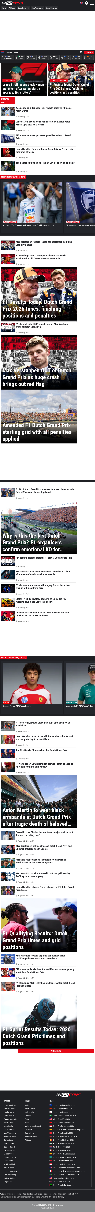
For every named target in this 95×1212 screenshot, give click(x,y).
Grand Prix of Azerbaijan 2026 (64, 1157)
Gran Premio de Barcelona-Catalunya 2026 (69, 1130)
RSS (24, 1194)
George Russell (9, 1147)
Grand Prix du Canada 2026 (63, 1123)
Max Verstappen (37, 8)
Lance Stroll (8, 1161)
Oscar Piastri (9, 1116)
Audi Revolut (29, 1112)
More (56, 1051)
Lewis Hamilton (51, 8)
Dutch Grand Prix (23, 8)
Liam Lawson (9, 1130)
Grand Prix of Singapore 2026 (64, 1164)
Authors (3, 1194)
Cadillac (28, 1116)
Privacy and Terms (14, 1194)
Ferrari (27, 1119)
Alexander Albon (10, 1136)
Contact (30, 1194)
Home (4, 8)
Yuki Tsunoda (9, 1168)
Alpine (27, 1105)
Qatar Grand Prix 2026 (61, 1182)
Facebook (46, 1194)
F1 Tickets (53, 1197)
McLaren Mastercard (33, 1126)
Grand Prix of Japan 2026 (62, 1112)
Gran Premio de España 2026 (64, 1154)
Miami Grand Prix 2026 (61, 1119)
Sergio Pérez (8, 1182)
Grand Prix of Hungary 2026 (63, 1143)
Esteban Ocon (9, 1154)
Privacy (61, 1197)
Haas (27, 1123)
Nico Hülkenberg (10, 1175)
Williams (28, 1140)
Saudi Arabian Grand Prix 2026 (64, 1116)
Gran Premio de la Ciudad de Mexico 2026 (68, 1171)
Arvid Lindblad (9, 1164)
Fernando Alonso (10, 1157)
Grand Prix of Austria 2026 (63, 1133)
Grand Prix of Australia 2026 (63, 1105)
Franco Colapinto (10, 1119)
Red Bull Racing (31, 1136)
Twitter (54, 1194)
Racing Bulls (29, 1133)
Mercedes (28, 1130)
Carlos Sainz (8, 1140)
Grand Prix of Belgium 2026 (63, 1140)
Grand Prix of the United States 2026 (67, 1168)
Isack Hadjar (8, 1126)
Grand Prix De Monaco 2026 (63, 1126)
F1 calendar (89, 52)
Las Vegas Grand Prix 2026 (63, 1178)
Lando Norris (9, 1112)
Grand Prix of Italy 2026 (62, 1150)
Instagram (62, 1194)
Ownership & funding (40, 1197)
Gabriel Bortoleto (10, 1171)
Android (71, 1194)
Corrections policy (24, 1197)
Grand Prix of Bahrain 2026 (63, 1161)
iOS (76, 1194)
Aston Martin (30, 1109)
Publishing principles (8, 1197)
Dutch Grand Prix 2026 (61, 1147)
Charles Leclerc (9, 1109)
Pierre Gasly (8, 1123)
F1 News (12, 8)
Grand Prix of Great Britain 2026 (65, 1136)
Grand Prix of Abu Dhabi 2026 (64, 1185)
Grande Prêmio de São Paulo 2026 (66, 1175)
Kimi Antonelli (9, 1143)
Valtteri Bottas (9, 1178)
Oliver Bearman (9, 1150)
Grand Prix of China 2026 (62, 1109)
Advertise (38, 1194)
